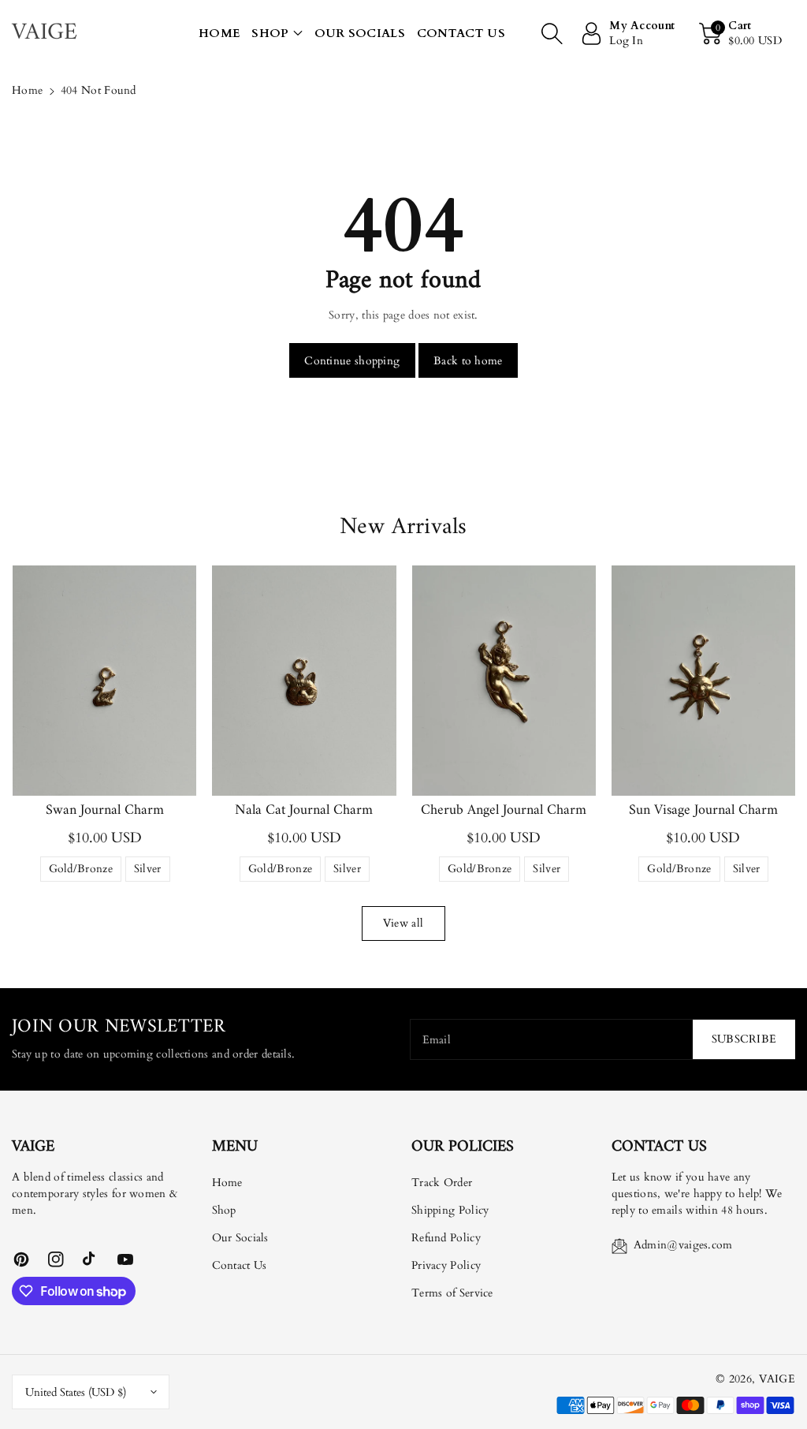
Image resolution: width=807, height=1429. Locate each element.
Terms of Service (452, 1292)
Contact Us (239, 1265)
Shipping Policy (450, 1210)
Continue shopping (352, 360)
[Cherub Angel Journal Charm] (504, 680)
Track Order (441, 1182)
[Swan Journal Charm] (104, 680)
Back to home (468, 360)
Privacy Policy (446, 1265)
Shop (269, 33)
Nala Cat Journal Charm (304, 810)
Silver (148, 871)
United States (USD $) (75, 1392)
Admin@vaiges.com (683, 1244)
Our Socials (240, 1237)
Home (27, 90)
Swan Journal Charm (105, 810)
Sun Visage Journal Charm (703, 810)
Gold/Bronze (81, 871)
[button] (276, 33)
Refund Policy (446, 1237)
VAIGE (777, 1378)
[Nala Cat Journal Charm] (304, 680)
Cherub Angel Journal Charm (503, 810)
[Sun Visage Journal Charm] (703, 680)
